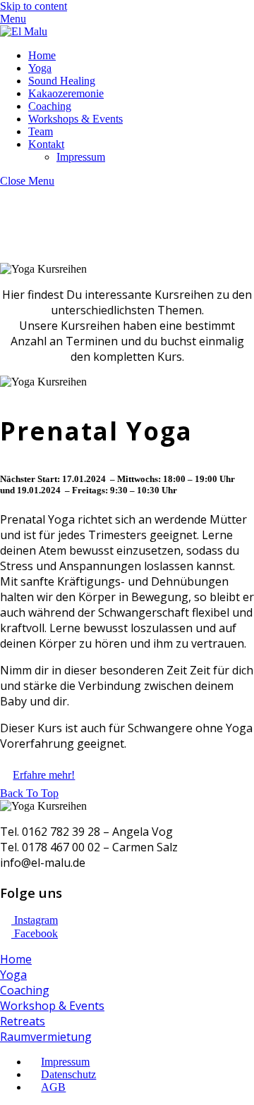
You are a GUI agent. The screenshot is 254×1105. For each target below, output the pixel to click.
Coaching (49, 106)
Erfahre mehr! (44, 775)
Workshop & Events (52, 1005)
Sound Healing (61, 81)
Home (42, 55)
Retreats (22, 1021)
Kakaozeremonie (66, 93)
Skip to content (33, 6)
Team (40, 131)
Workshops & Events (75, 119)
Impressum (80, 157)
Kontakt (46, 144)
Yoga (40, 68)
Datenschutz (68, 1074)
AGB (53, 1087)
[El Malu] (23, 31)
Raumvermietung (46, 1036)
